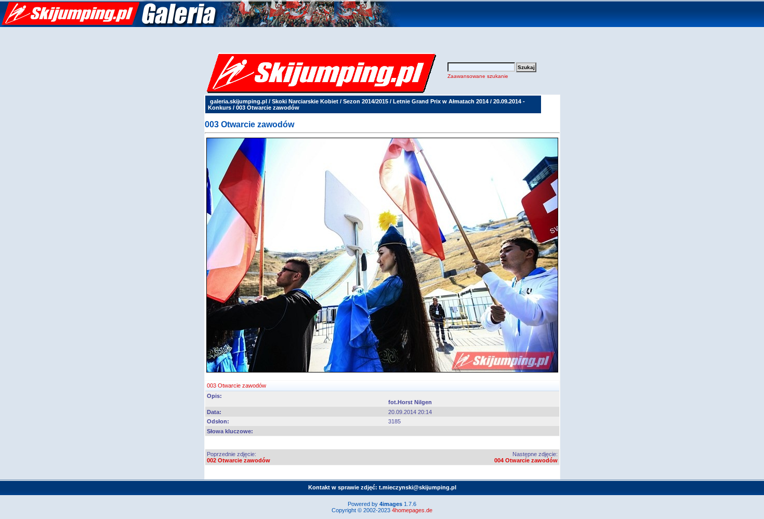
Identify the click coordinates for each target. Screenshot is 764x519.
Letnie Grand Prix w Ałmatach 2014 (441, 101)
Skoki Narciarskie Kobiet (305, 101)
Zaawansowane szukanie (477, 76)
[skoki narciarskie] (200, 25)
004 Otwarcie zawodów (526, 460)
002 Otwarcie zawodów (238, 460)
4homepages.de (412, 510)
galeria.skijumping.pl (238, 101)
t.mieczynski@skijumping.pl (417, 487)
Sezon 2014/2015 (365, 101)
